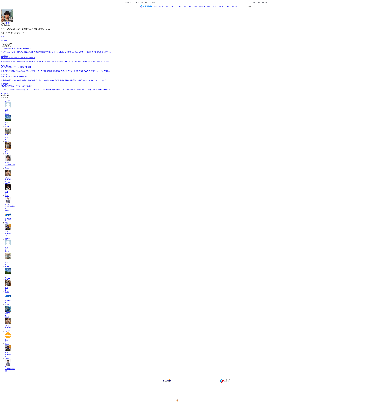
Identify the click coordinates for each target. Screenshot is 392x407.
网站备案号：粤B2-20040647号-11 (185, 393)
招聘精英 (213, 377)
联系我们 (201, 377)
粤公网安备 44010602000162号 (187, 400)
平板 (167, 6)
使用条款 (196, 377)
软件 (195, 6)
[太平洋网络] (167, 382)
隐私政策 (173, 377)
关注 (7, 23)
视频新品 (202, 6)
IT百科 (227, 6)
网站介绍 (167, 377)
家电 (185, 6)
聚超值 (221, 6)
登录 (254, 2)
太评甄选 (140, 2)
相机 (172, 6)
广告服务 (179, 377)
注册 (259, 2)
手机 (155, 6)
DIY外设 (178, 6)
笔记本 (161, 6)
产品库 (135, 2)
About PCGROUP (159, 377)
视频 (146, 2)
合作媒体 (184, 377)
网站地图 (219, 377)
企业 (190, 6)
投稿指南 (190, 377)
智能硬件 (234, 6)
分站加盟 (207, 377)
